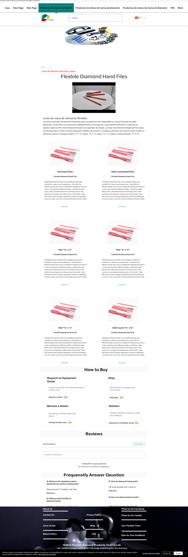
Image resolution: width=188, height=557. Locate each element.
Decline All (167, 553)
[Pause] (75, 110)
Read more (51, 493)
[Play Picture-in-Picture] (108, 110)
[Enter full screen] (112, 110)
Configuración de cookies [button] (151, 553)
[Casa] (43, 67)
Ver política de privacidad (47, 554)
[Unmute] (78, 110)
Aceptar (178, 553)
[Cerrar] (185, 553)
